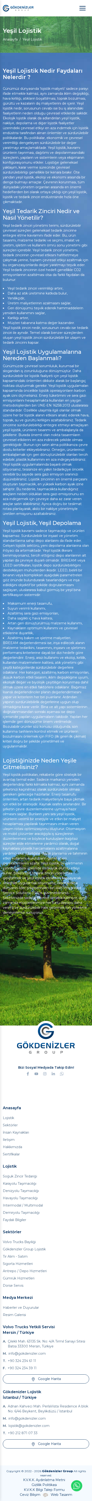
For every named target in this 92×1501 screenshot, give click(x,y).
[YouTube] (36, 1073)
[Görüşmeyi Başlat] (77, 1486)
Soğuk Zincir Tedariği (20, 1176)
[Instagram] (45, 1073)
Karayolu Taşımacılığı (19, 1183)
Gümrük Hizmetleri (18, 1278)
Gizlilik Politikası (44, 1485)
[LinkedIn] (53, 1073)
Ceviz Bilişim (30, 1495)
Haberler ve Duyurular (21, 1307)
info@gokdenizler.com (27, 1353)
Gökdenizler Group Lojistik (24, 1249)
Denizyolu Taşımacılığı (21, 1191)
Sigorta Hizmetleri (18, 1264)
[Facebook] (29, 1073)
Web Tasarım (61, 1495)
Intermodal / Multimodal (23, 1205)
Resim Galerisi (14, 1315)
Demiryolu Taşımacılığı (21, 1213)
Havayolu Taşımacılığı (20, 1198)
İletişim (9, 1140)
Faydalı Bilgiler (14, 1220)
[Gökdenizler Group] (18, 8)
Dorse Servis (13, 1285)
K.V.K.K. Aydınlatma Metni (44, 1480)
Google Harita (49, 1379)
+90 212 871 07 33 (23, 1433)
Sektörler (10, 1125)
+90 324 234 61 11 (22, 1361)
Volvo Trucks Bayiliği (19, 1242)
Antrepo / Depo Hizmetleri (25, 1271)
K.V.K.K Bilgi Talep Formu (44, 1490)
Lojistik (8, 1118)
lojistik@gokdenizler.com (29, 1426)
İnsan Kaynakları (16, 1132)
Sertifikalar (11, 1154)
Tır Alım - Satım (15, 1256)
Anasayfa (10, 39)
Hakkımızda (12, 1147)
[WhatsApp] (62, 1073)
